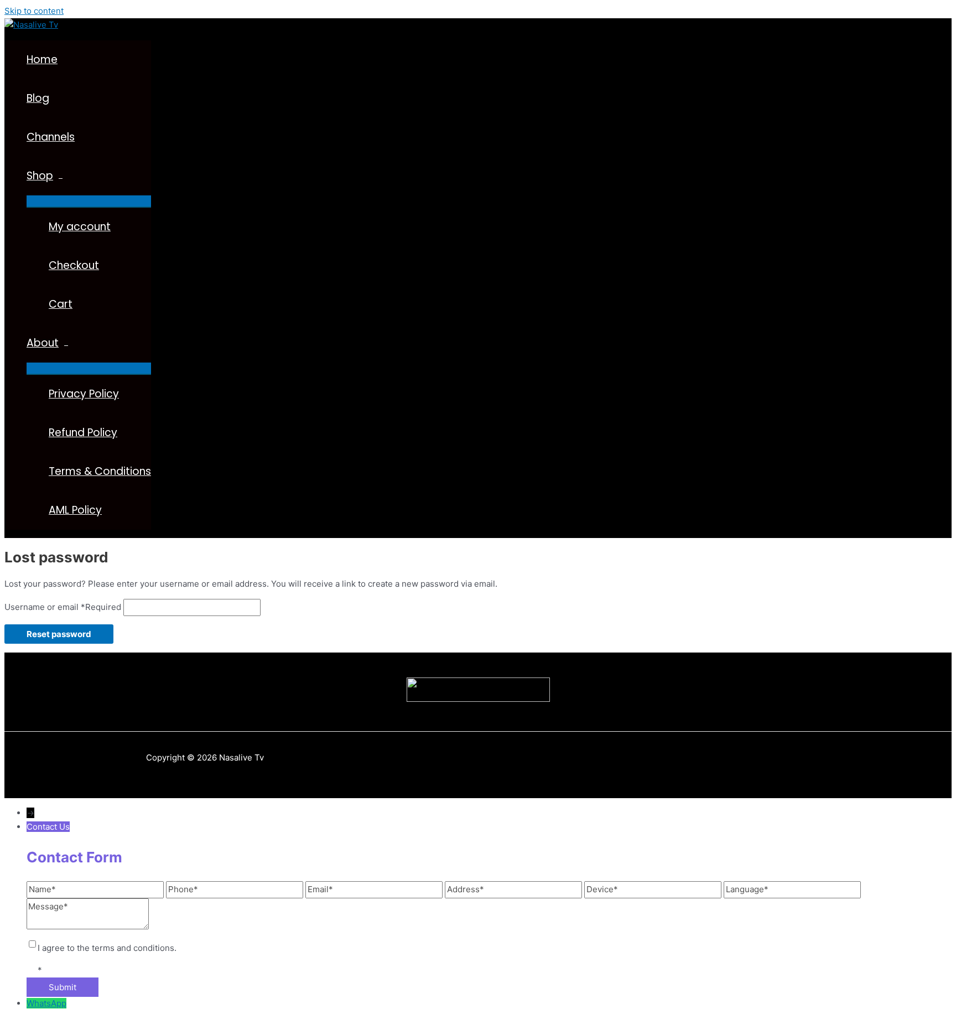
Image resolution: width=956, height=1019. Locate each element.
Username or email (62, 607)
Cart (60, 304)
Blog (38, 98)
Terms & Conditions (100, 471)
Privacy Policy (84, 393)
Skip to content (34, 11)
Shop (40, 175)
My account (80, 226)
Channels (51, 137)
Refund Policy (83, 432)
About (43, 342)
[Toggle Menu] (89, 200)
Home (42, 59)
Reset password (59, 634)
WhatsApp (46, 1003)
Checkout (74, 265)
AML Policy (75, 510)
